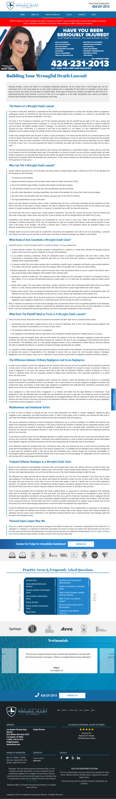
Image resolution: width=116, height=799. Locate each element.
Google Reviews (39, 729)
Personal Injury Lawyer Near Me (27, 521)
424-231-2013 (101, 6)
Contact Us (81, 544)
